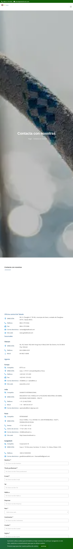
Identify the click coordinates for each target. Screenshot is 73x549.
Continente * (8, 517)
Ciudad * (7, 525)
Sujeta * (7, 533)
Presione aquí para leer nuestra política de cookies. (22, 546)
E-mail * (7, 476)
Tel (5, 484)
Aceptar (43, 546)
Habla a (7, 492)
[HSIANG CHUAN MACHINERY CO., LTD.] (4, 4)
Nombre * (7, 460)
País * (6, 508)
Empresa (7, 500)
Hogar (30, 139)
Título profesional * (11, 468)
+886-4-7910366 (7, 1)
